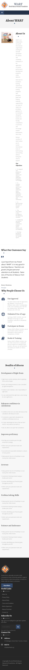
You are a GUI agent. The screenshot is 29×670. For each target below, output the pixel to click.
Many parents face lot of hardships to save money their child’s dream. (13, 457)
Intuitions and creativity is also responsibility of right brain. (14, 390)
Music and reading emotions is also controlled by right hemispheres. (14, 385)
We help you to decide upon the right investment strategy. (11, 441)
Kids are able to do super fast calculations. (13, 427)
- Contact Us (4, 612)
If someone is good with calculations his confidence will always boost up (12, 418)
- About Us (4, 594)
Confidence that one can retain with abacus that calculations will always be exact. (14, 412)
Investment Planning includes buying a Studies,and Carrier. (12, 477)
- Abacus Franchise (6, 609)
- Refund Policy (5, 600)
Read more (7, 585)
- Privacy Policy (5, 597)
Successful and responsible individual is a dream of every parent (14, 452)
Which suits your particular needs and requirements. (12, 446)
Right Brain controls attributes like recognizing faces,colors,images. (14, 380)
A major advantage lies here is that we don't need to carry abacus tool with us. (13, 423)
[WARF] (14, 5)
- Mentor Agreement (6, 606)
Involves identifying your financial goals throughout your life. (12, 482)
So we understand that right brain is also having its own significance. (14, 396)
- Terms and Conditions (7, 603)
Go (18, 627)
